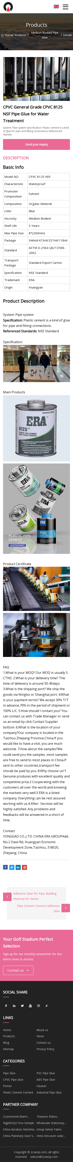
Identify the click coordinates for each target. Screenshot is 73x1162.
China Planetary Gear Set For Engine (19, 1136)
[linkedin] (14, 1006)
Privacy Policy (45, 1049)
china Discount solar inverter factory (49, 1136)
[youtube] (30, 1006)
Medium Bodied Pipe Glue (44, 35)
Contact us (16, 970)
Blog (6, 1042)
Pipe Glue (9, 1073)
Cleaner (41, 1086)
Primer (7, 1086)
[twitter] (22, 1006)
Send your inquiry (36, 144)
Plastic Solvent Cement (18, 1092)
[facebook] (6, 1006)
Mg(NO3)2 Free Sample (18, 1123)
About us (42, 1030)
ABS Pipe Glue (45, 1079)
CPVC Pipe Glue (13, 1079)
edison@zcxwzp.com (44, 1157)
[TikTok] (47, 1006)
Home (8, 35)
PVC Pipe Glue (45, 1073)
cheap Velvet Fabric (49, 1129)
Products (20, 35)
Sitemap (8, 1049)
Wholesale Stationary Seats (50, 1123)
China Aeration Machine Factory (18, 1130)
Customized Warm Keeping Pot (15, 1117)
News (40, 1036)
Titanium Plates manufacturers (46, 1117)
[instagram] (38, 1006)
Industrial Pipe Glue (49, 1092)
